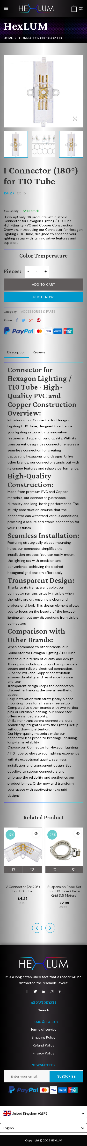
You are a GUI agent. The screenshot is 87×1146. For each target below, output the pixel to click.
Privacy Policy (43, 1053)
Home (8, 38)
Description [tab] (16, 352)
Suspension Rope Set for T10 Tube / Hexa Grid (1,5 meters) (64, 891)
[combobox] (43, 1113)
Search (43, 1010)
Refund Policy (43, 1045)
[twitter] (35, 991)
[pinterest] (60, 991)
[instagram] (51, 991)
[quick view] (36, 833)
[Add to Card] (13, 869)
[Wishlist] (32, 869)
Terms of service (43, 1029)
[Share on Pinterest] (39, 320)
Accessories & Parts (38, 311)
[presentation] (37, 928)
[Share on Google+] (31, 320)
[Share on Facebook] (17, 320)
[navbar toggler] (6, 8)
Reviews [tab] (39, 352)
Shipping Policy (43, 1037)
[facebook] (27, 991)
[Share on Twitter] (24, 320)
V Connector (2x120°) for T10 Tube (23, 889)
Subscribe (66, 1076)
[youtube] (43, 991)
